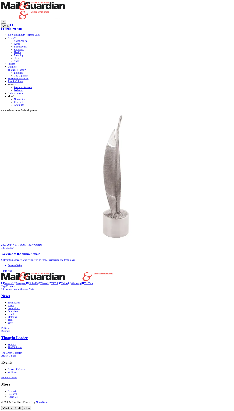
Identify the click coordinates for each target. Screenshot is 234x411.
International (14, 308)
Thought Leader (14, 338)
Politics (5, 328)
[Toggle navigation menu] (3, 22)
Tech (10, 319)
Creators (10, 286)
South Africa (14, 302)
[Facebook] (2, 29)
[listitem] (7, 283)
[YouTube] (20, 29)
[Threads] (10, 29)
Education (13, 311)
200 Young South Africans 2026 (17, 289)
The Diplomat (15, 347)
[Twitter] (15, 29)
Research (12, 394)
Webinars (12, 372)
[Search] (11, 26)
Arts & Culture (8, 355)
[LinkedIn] (7, 29)
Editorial (12, 344)
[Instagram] (5, 29)
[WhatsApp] (18, 29)
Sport (10, 322)
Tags (3, 286)
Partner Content (9, 377)
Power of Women (16, 369)
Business (5, 331)
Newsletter (13, 391)
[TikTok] (12, 29)
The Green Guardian (11, 352)
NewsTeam (41, 402)
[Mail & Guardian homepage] (117, 10)
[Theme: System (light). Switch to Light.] (5, 26)
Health (11, 314)
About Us (13, 396)
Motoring (12, 317)
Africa (11, 305)
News (5, 296)
